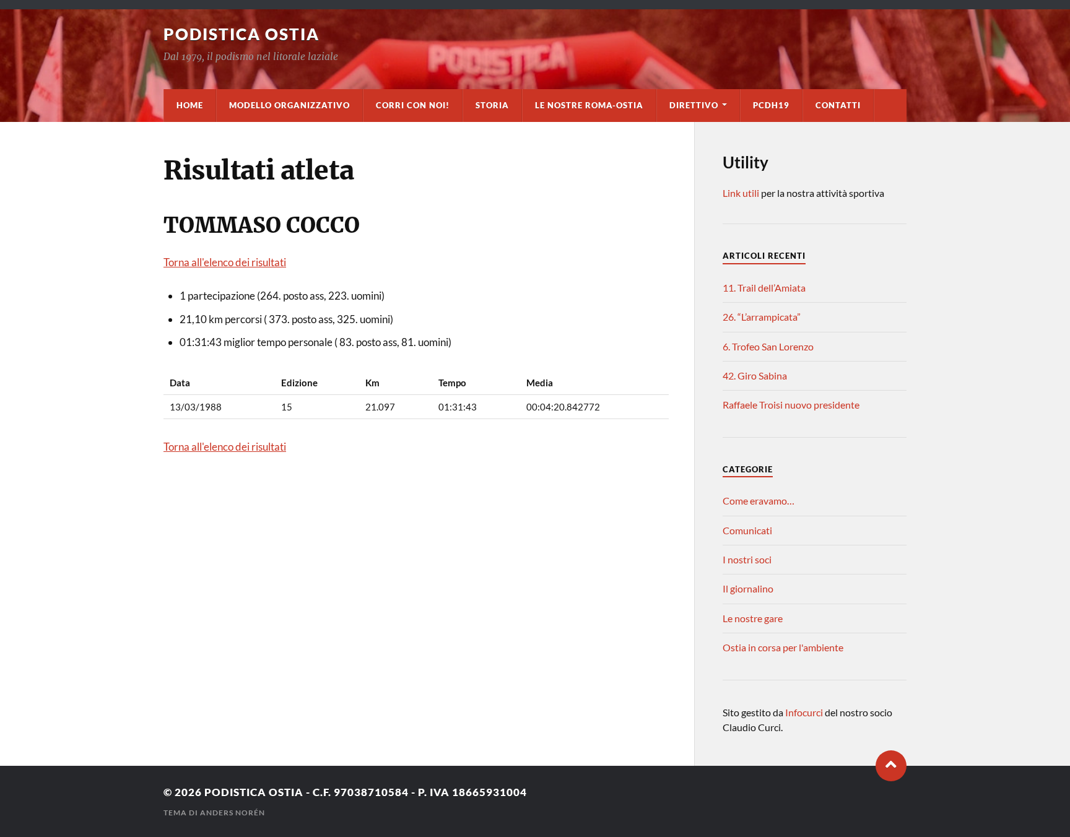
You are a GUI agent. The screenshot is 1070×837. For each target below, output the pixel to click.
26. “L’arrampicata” (762, 317)
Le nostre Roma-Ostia (589, 105)
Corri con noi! (413, 105)
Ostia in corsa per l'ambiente (783, 647)
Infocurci (805, 712)
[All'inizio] (891, 765)
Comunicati (747, 530)
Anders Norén (232, 812)
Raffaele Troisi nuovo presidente (791, 404)
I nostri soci (747, 559)
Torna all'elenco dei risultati (224, 262)
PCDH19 (771, 105)
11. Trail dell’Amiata (764, 287)
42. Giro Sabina (755, 375)
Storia (492, 105)
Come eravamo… (758, 500)
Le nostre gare (753, 618)
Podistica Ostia (241, 34)
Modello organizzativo (289, 105)
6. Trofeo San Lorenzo (768, 346)
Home (189, 105)
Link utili (741, 193)
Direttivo (693, 105)
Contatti (838, 105)
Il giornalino (748, 588)
